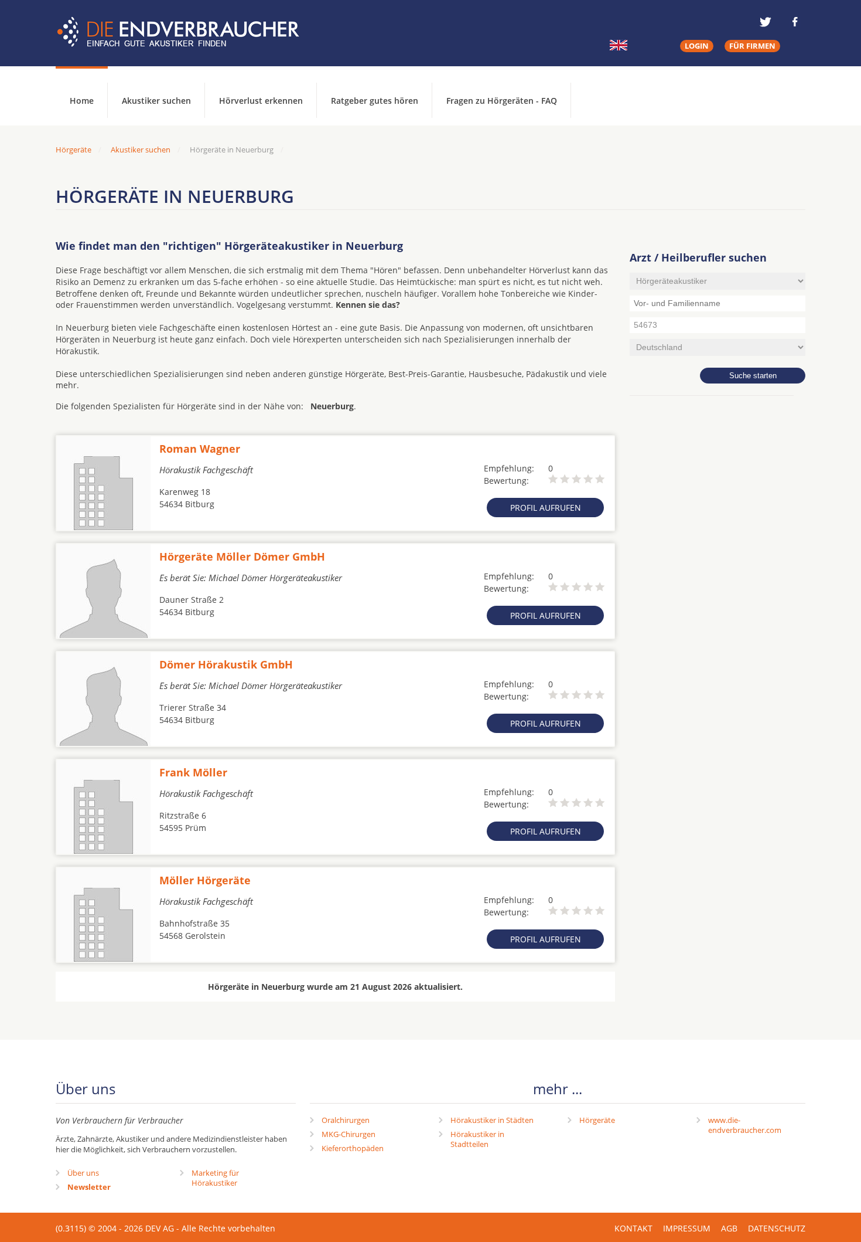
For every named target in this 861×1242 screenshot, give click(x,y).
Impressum (686, 1228)
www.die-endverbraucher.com (744, 1125)
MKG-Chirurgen (348, 1134)
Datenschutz (776, 1228)
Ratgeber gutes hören (374, 100)
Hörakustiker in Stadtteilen (477, 1139)
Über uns (83, 1173)
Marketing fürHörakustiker (215, 1178)
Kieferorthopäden (353, 1148)
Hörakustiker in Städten (492, 1120)
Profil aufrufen (545, 507)
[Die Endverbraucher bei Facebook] (795, 22)
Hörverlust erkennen (261, 100)
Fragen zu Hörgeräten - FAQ (501, 100)
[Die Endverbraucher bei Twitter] (765, 22)
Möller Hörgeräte (205, 880)
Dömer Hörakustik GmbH (226, 664)
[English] (618, 45)
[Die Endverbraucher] (187, 32)
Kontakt (633, 1228)
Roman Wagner (199, 449)
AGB (729, 1228)
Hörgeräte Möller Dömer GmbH (242, 556)
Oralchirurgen (346, 1120)
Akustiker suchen (156, 100)
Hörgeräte (597, 1120)
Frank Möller (193, 772)
